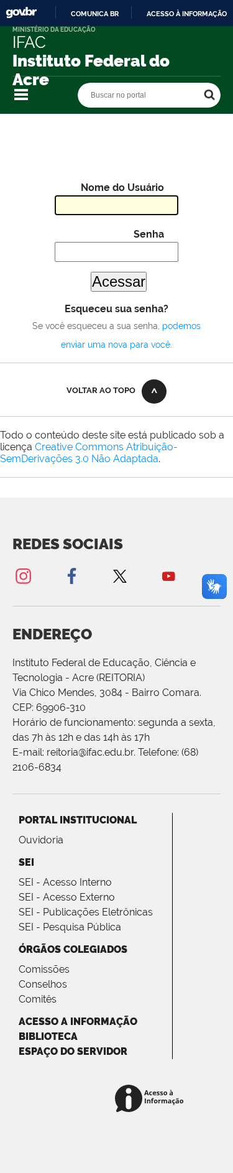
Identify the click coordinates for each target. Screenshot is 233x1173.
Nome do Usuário (122, 187)
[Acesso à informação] (151, 1099)
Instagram (23, 575)
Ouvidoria (41, 840)
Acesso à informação (187, 13)
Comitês (38, 999)
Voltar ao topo (100, 390)
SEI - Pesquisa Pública (70, 927)
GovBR (21, 13)
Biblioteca (48, 1036)
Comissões (44, 969)
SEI (26, 862)
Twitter (119, 575)
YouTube (168, 575)
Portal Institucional (78, 820)
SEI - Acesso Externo (67, 897)
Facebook (71, 575)
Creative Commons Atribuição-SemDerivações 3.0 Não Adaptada (89, 453)
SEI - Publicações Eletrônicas (86, 912)
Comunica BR (95, 13)
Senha (149, 234)
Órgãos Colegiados (73, 949)
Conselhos (43, 984)
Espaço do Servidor (73, 1051)
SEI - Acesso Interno (65, 882)
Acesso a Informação (78, 1021)
